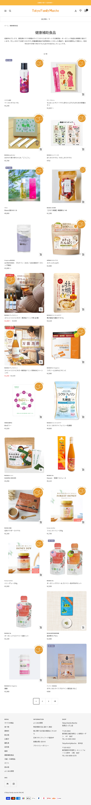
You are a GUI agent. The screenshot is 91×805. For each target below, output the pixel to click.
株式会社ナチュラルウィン (11, 315)
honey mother (51, 528)
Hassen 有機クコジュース (56, 478)
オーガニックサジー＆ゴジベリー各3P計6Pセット (64, 583)
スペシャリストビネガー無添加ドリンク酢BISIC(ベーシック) (23, 371)
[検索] (10, 11)
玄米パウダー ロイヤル (12, 530)
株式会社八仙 (50, 475)
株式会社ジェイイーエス (53, 155)
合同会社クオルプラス (52, 260)
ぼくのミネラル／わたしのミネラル (59, 157)
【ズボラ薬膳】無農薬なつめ (57, 210)
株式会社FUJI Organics (53, 368)
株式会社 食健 (7, 528)
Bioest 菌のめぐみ (10, 210)
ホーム (6, 26)
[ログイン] (76, 11)
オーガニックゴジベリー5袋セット (16, 636)
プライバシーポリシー (41, 745)
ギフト (6, 763)
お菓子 (6, 739)
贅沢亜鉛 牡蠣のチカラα (55, 318)
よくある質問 (9, 771)
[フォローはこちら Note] (7, 784)
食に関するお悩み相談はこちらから (45, 732)
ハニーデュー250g (10, 583)
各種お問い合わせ (39, 741)
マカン (6, 207)
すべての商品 (9, 723)
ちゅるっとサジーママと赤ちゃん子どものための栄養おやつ (66, 104)
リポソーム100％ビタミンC (56, 370)
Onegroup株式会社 (9, 260)
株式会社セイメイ (8, 475)
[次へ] (55, 701)
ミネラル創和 (7, 100)
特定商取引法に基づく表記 (42, 727)
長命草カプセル (52, 636)
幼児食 (6, 747)
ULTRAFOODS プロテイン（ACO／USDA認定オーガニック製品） (23, 264)
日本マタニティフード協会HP (43, 737)
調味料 (6, 731)
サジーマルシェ (51, 100)
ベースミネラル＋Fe (11, 103)
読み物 (6, 767)
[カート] (85, 11)
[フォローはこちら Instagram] (14, 784)
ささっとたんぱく (53, 263)
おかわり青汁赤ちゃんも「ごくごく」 (17, 157)
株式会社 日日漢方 (51, 207)
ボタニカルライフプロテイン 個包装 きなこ (62, 688)
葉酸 (6, 688)
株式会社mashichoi (9, 155)
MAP (70, 736)
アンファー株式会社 (52, 686)
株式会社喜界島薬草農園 (53, 633)
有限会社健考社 (8, 423)
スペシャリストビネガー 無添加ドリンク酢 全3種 (21, 318)
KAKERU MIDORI (10, 478)
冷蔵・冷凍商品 (9, 759)
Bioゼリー (7, 425)
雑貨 (6, 751)
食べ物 (6, 727)
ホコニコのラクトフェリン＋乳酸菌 (59, 425)
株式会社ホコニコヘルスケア (54, 315)
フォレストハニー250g (55, 530)
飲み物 (6, 735)
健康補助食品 (9, 755)
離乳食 (6, 743)
